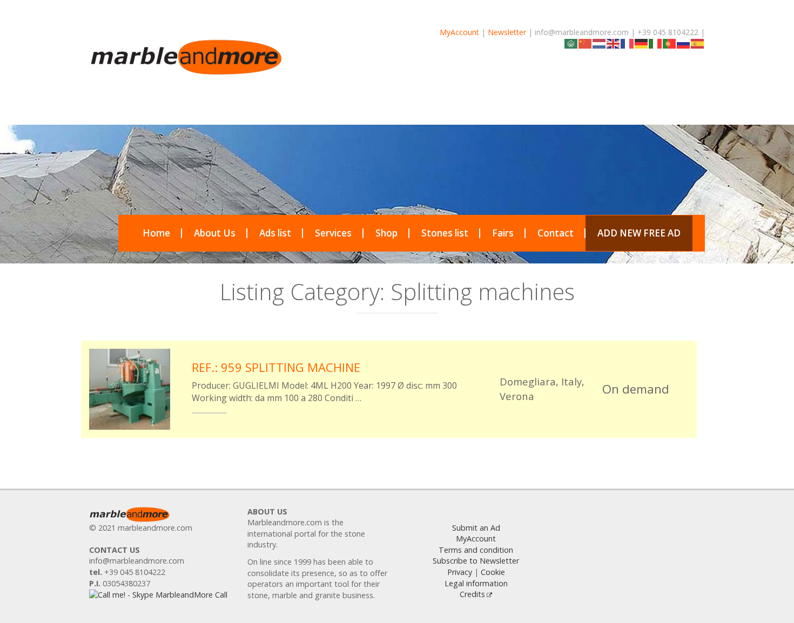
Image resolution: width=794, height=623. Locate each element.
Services (333, 233)
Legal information (476, 583)
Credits (472, 594)
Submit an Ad (476, 528)
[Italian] (656, 43)
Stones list (444, 233)
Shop (386, 233)
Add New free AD (639, 233)
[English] (614, 43)
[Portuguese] (670, 43)
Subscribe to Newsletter (476, 561)
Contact (555, 233)
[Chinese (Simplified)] (585, 43)
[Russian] (684, 43)
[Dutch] (600, 43)
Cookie (493, 572)
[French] (628, 43)
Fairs (503, 233)
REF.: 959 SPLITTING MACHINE (276, 367)
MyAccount (459, 32)
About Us (214, 233)
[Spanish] (698, 43)
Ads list (275, 233)
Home (156, 233)
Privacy (459, 572)
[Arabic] (571, 43)
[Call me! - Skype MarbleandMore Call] (158, 594)
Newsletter (507, 32)
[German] (642, 43)
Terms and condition (476, 550)
